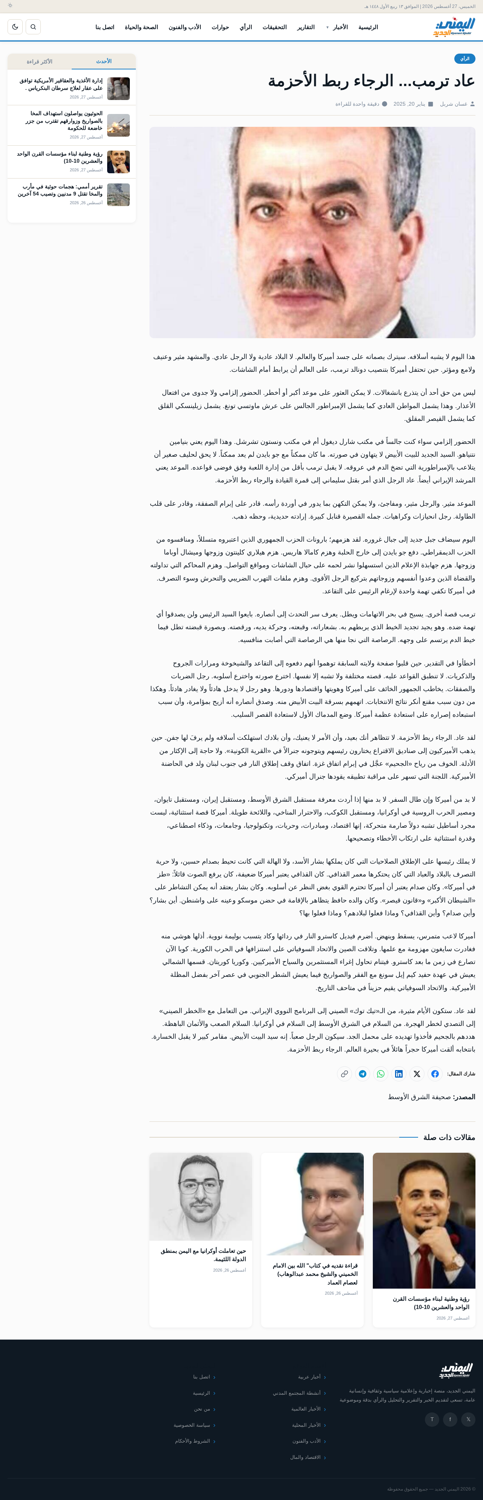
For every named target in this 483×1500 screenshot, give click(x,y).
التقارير (306, 27)
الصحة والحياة (141, 27)
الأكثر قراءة (39, 62)
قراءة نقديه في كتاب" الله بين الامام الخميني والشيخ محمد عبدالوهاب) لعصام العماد (315, 1274)
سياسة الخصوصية (192, 1425)
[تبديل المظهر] (15, 26)
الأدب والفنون (185, 27)
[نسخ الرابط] (344, 1073)
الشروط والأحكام (192, 1441)
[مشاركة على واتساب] (380, 1073)
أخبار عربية (309, 1377)
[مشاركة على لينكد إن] (398, 1073)
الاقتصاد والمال (305, 1457)
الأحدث (104, 61)
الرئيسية (368, 27)
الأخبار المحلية (306, 1425)
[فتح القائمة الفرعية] (327, 27)
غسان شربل (453, 104)
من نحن (202, 1409)
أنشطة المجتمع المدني (297, 1393)
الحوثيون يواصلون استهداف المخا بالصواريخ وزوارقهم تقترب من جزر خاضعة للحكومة (64, 120)
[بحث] (33, 26)
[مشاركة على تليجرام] (362, 1073)
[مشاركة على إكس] (417, 1073)
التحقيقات (275, 27)
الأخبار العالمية (306, 1409)
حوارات (220, 27)
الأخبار (340, 27)
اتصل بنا (104, 27)
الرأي (246, 27)
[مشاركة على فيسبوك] (435, 1073)
